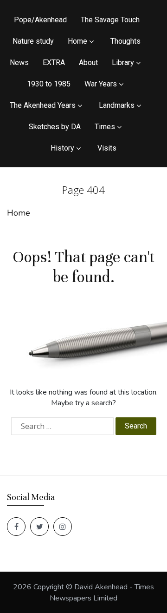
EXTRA (54, 62)
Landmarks (117, 105)
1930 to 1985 (49, 83)
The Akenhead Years (43, 105)
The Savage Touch (110, 19)
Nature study (33, 41)
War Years (100, 83)
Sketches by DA (55, 126)
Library (123, 62)
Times (105, 126)
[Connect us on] (16, 526)
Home (77, 41)
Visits (106, 148)
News (19, 62)
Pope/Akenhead (40, 19)
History (62, 148)
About (88, 62)
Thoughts (125, 41)
